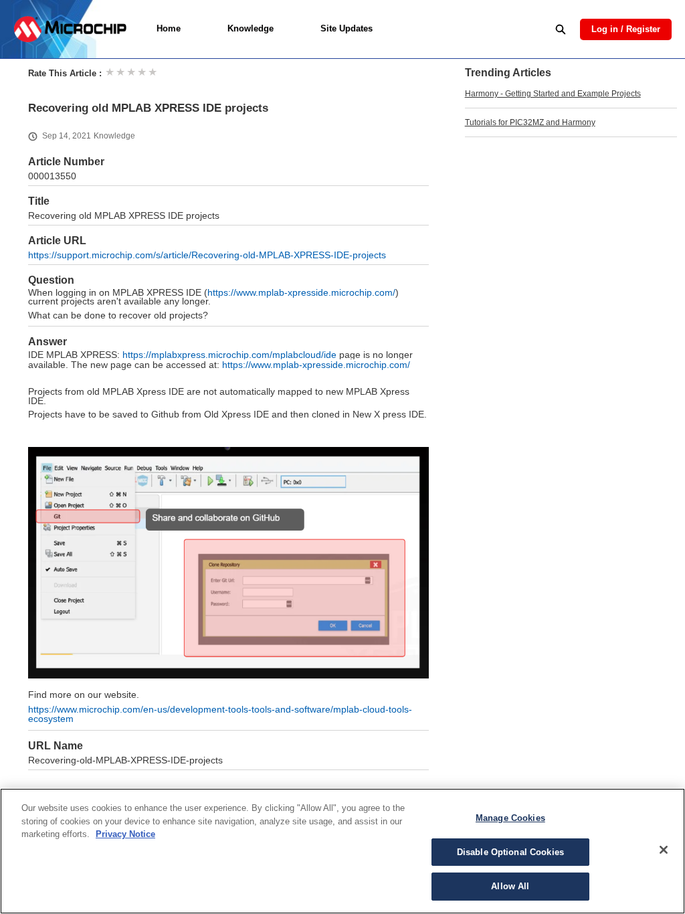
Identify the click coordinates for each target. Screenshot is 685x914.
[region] (342, 851)
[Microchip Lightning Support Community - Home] (69, 29)
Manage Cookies (510, 818)
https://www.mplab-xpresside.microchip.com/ (301, 293)
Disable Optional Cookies (510, 852)
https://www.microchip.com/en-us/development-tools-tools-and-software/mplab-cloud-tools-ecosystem (220, 714)
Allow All (510, 886)
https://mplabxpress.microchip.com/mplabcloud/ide (229, 354)
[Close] (663, 849)
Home (169, 28)
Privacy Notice (125, 834)
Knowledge (250, 28)
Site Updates (346, 28)
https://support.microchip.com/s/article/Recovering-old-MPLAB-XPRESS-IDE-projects (207, 255)
